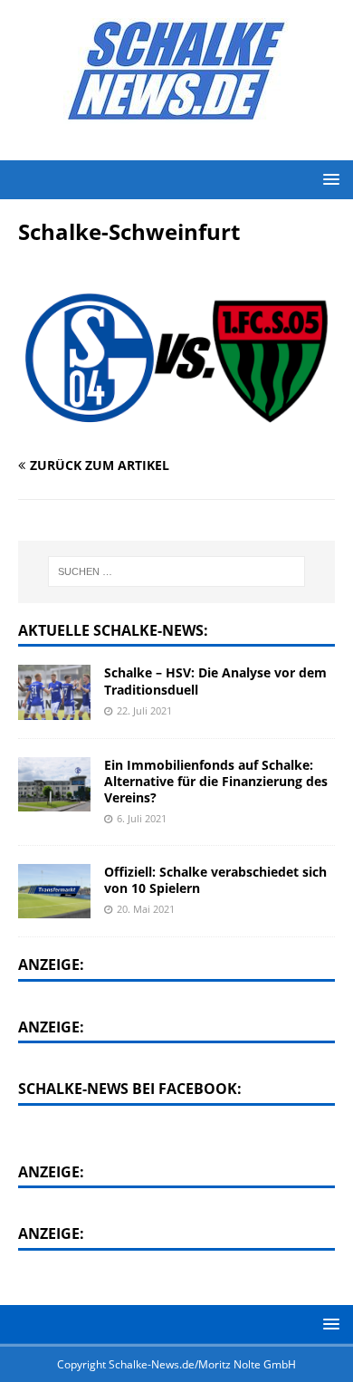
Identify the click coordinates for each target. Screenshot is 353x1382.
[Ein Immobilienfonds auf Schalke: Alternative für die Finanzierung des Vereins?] (54, 784)
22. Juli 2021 (144, 710)
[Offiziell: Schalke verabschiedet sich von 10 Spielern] (54, 891)
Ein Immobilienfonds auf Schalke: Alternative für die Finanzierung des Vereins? (216, 781)
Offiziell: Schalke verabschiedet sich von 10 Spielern (215, 880)
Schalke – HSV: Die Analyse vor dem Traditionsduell (215, 680)
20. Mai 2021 (146, 909)
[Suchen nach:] (177, 571)
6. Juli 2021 (142, 818)
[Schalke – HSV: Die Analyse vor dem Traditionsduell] (54, 692)
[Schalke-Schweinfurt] (176, 429)
